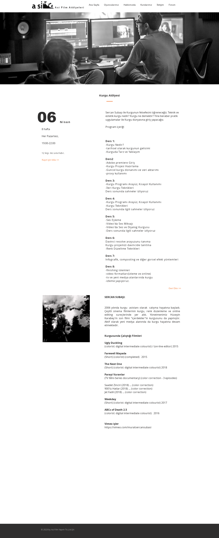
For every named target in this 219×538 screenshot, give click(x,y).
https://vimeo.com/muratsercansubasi (128, 427)
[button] (146, 5)
